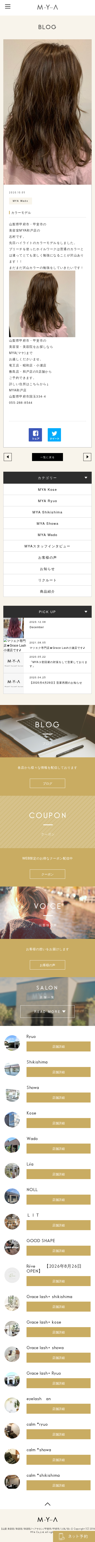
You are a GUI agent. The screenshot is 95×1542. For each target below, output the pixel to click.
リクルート (47, 580)
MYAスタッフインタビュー (47, 546)
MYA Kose (47, 489)
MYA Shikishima (47, 512)
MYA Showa (48, 523)
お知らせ (47, 568)
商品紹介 (47, 591)
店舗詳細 (58, 1046)
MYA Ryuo (47, 500)
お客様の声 (47, 557)
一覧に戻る (47, 457)
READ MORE (47, 1011)
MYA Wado (47, 534)
